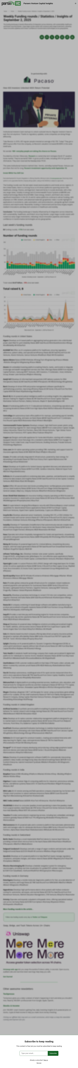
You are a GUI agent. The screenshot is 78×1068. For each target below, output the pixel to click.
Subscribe (53, 1053)
